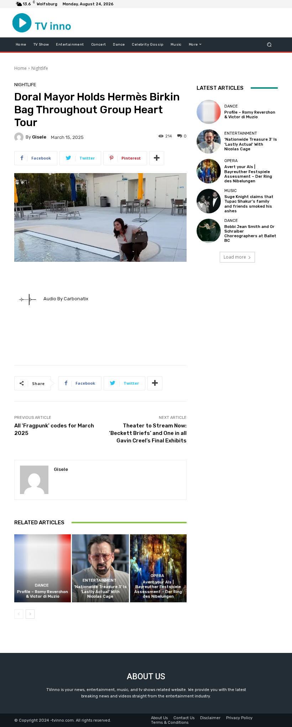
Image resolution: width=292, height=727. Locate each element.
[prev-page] (18, 614)
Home (20, 68)
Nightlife (39, 68)
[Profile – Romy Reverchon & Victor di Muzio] (42, 568)
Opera (157, 576)
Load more (235, 257)
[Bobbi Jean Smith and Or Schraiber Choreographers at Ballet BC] (209, 231)
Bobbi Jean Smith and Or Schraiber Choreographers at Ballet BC (250, 233)
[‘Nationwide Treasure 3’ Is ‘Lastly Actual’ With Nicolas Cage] (100, 568)
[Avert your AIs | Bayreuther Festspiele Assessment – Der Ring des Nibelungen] (158, 568)
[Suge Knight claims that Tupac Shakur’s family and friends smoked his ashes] (209, 201)
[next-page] (30, 614)
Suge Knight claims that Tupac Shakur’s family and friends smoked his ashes (248, 203)
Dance (42, 585)
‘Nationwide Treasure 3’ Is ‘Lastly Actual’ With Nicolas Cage (100, 591)
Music (230, 191)
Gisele (39, 137)
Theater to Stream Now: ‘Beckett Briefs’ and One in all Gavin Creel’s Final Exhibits (148, 433)
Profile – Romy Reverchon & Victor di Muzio (42, 594)
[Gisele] (20, 137)
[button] (269, 44)
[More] (156, 158)
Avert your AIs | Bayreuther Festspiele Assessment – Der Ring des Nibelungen (158, 589)
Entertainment (99, 580)
